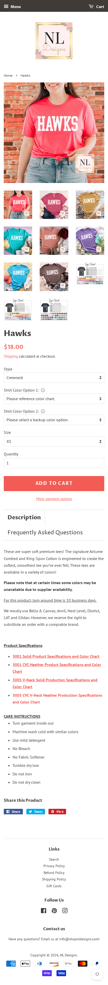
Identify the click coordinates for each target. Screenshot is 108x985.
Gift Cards (54, 886)
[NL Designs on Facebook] (43, 911)
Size (7, 432)
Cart (99, 7)
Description (24, 517)
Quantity (11, 453)
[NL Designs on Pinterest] (54, 911)
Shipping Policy (54, 879)
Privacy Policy (54, 866)
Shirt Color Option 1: (21, 390)
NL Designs (68, 955)
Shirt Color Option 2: (21, 411)
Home (8, 76)
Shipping (11, 356)
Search (54, 859)
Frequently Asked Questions (45, 533)
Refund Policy (54, 872)
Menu (15, 7)
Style (8, 368)
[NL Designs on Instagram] (65, 911)
